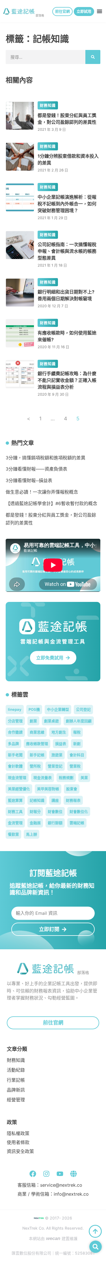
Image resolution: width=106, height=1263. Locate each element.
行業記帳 (16, 1080)
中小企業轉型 (58, 709)
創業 (33, 721)
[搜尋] (92, 57)
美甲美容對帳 (48, 789)
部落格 (40, 15)
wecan (53, 1238)
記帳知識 (37, 800)
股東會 (71, 789)
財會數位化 (79, 811)
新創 (77, 743)
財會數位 (55, 811)
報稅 (77, 732)
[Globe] (73, 1173)
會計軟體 (15, 766)
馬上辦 (31, 834)
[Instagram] (46, 1173)
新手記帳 (37, 755)
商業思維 (37, 732)
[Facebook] (32, 1173)
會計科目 (77, 755)
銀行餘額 (55, 822)
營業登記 (55, 766)
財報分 (35, 811)
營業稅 (75, 766)
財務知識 (48, 105)
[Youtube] (60, 1173)
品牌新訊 (16, 1090)
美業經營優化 (19, 789)
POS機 (34, 709)
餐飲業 (13, 834)
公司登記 (83, 709)
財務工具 (15, 811)
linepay (14, 709)
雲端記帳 (77, 822)
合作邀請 (15, 732)
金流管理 (15, 822)
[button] (99, 11)
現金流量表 (42, 777)
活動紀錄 (16, 1070)
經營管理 (16, 1099)
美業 (84, 777)
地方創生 (58, 732)
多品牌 (13, 743)
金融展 (35, 822)
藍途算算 (15, 800)
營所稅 (35, 766)
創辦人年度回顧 (79, 721)
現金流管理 (17, 777)
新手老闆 (15, 755)
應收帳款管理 (37, 743)
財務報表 (73, 800)
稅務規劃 (66, 777)
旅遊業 (56, 755)
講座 (55, 800)
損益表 (60, 743)
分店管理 (15, 721)
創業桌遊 (51, 721)
